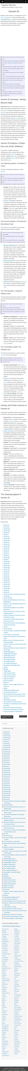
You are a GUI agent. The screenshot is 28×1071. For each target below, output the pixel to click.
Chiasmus (6, 378)
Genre (3, 982)
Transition (4, 1053)
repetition (22, 281)
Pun (15, 1028)
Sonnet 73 (6, 525)
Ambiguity (16, 932)
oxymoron (20, 210)
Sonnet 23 (6, 551)
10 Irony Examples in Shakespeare (13, 711)
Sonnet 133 (7, 582)
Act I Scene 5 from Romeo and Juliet (13, 709)
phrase (12, 208)
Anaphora (4, 938)
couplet (22, 365)
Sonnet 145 (7, 561)
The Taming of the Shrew (10, 692)
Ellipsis (16, 968)
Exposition (17, 975)
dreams (14, 62)
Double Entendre (6, 968)
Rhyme (16, 1032)
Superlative (5, 1041)
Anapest (16, 936)
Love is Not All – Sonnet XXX (11, 634)
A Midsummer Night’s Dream (11, 690)
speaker (3, 112)
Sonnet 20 (6, 550)
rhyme (19, 421)
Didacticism (17, 964)
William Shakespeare (6, 17)
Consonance (17, 959)
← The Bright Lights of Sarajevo (6, 717)
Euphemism (17, 973)
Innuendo (16, 991)
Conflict (16, 957)
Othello (5, 688)
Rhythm (4, 1034)
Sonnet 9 (6, 559)
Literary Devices (8, 5)
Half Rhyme (5, 984)
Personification (18, 1019)
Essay (3, 971)
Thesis (16, 1048)
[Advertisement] (14, 41)
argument (13, 158)
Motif (15, 1003)
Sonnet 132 (7, 569)
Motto (3, 1005)
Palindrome (17, 1010)
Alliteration (6, 281)
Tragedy (16, 1050)
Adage (16, 929)
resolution (3, 355)
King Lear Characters (9, 676)
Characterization (6, 954)
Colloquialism (17, 955)
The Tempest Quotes (9, 661)
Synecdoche (17, 1043)
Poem (3, 1023)
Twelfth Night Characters (10, 653)
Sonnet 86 (6, 563)
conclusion (19, 391)
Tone (3, 1050)
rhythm (17, 436)
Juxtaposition (17, 994)
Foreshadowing (6, 980)
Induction (16, 989)
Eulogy (4, 973)
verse (5, 287)
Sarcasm (16, 1034)
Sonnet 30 (6, 532)
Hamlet (5, 667)
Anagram (16, 934)
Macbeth (6, 669)
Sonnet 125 (7, 588)
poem (10, 19)
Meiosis (16, 998)
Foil (15, 978)
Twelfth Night (7, 671)
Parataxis (16, 1014)
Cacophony (5, 950)
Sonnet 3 (6, 534)
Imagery (4, 989)
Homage (16, 984)
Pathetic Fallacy (18, 1016)
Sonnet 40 (6, 575)
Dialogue (16, 962)
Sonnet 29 (6, 526)
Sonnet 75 (6, 536)
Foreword (16, 980)
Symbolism (5, 1043)
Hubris (3, 986)
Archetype (4, 946)
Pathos (4, 1018)
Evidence (4, 975)
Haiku (15, 982)
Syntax (4, 1046)
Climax (4, 955)
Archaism (16, 945)
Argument (16, 946)
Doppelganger (18, 966)
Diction (4, 964)
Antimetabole (5, 941)
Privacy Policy (17, 1070)
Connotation (5, 959)
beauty (9, 160)
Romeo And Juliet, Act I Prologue (13, 707)
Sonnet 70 (6, 590)
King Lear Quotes (8, 680)
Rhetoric (4, 1032)
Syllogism (16, 1041)
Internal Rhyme (6, 993)
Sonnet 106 (7, 538)
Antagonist (4, 939)
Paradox (16, 1012)
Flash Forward (5, 978)
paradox (3, 171)
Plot (3, 1021)
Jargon (4, 994)
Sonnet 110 (7, 565)
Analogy (4, 936)
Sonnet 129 (7, 567)
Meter (3, 1002)
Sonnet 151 (7, 540)
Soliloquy (4, 1037)
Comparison (5, 957)
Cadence (16, 950)
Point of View (5, 1025)
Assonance (5, 948)
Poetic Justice (17, 1023)
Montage (16, 1002)
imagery (15, 156)
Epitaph (16, 970)
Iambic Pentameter (9, 431)
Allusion (4, 932)
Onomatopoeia (18, 1009)
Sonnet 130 (7, 528)
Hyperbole (14, 245)
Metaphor (6, 245)
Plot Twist (16, 1021)
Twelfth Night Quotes (9, 651)
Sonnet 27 (6, 553)
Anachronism (5, 934)
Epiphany (4, 970)
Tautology (16, 1046)
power (12, 154)
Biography (16, 948)
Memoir (4, 1000)
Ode (3, 1009)
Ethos (15, 971)
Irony (15, 993)
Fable (3, 977)
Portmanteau (17, 1025)
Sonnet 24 (6, 571)
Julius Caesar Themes (10, 674)
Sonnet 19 (6, 542)
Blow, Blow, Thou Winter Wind (12, 665)
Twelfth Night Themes (9, 655)
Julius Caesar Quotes (9, 673)
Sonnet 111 (7, 578)
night (11, 86)
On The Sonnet (8, 628)
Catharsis (16, 952)
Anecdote (16, 938)
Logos (3, 998)
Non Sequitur (17, 1007)
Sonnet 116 (7, 546)
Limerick (4, 996)
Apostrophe (5, 945)
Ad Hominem (5, 929)
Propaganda (5, 1027)
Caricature (4, 952)
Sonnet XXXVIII (8, 598)
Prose (15, 1027)
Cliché (16, 954)
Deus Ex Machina (18, 961)
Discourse (4, 966)
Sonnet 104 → (23, 716)
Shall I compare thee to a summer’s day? (15, 694)
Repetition (16, 1030)
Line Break (17, 996)
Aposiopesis (17, 943)
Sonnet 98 (6, 548)
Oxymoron (4, 1010)
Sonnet (3, 19)
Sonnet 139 (7, 584)
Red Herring (5, 1030)
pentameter (11, 421)
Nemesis (4, 1007)
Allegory (4, 930)
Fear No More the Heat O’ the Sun (13, 701)
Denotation (5, 961)
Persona (4, 1019)
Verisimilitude (5, 1055)
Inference (4, 991)
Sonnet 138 (7, 530)
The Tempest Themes (9, 659)
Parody (4, 1016)
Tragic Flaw (17, 1051)
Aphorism (4, 943)
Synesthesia (5, 1044)
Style (3, 1039)
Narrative (16, 1005)
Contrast (6, 200)
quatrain (9, 227)
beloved (5, 110)
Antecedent (17, 939)
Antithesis (6, 484)
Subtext (16, 1039)
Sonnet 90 (6, 592)
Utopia (16, 1053)
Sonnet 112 (7, 580)
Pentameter (17, 1018)
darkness (17, 127)
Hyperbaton (17, 986)
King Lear (6, 682)
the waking (17, 118)
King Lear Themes (9, 678)
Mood (3, 1003)
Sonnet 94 (6, 576)
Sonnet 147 (7, 544)
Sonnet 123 (7, 586)
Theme (5, 393)
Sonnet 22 (6, 555)
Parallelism (5, 1014)
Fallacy (16, 977)
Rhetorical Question (9, 260)
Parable (4, 1012)
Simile (15, 1035)
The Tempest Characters (10, 663)
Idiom (15, 987)
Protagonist (5, 1028)
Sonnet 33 (6, 573)
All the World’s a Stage (10, 699)
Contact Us (10, 1070)
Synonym (16, 1044)
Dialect (4, 962)
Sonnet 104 (7, 557)
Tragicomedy (5, 1051)
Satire (3, 1035)
